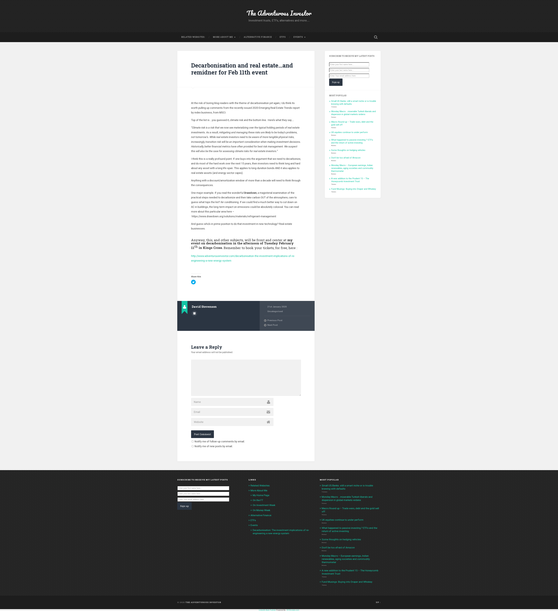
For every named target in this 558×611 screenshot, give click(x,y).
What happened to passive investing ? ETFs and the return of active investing (352, 141)
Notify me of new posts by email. (214, 446)
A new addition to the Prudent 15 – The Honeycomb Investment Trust (350, 180)
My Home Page (261, 495)
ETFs (283, 37)
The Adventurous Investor (279, 13)
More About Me (223, 37)
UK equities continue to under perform (349, 132)
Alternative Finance (258, 37)
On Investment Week (264, 505)
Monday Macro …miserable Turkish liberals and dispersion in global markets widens (353, 113)
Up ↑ (378, 602)
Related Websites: (193, 37)
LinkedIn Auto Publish (267, 610)
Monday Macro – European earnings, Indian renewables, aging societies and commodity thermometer (352, 168)
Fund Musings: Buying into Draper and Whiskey (353, 189)
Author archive (194, 313)
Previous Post (274, 320)
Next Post (272, 325)
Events (298, 37)
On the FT (258, 500)
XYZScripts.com (293, 610)
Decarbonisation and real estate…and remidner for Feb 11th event (242, 68)
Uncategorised (275, 311)
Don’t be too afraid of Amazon (346, 157)
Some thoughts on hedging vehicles (348, 150)
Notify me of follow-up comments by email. (220, 441)
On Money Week (261, 510)
